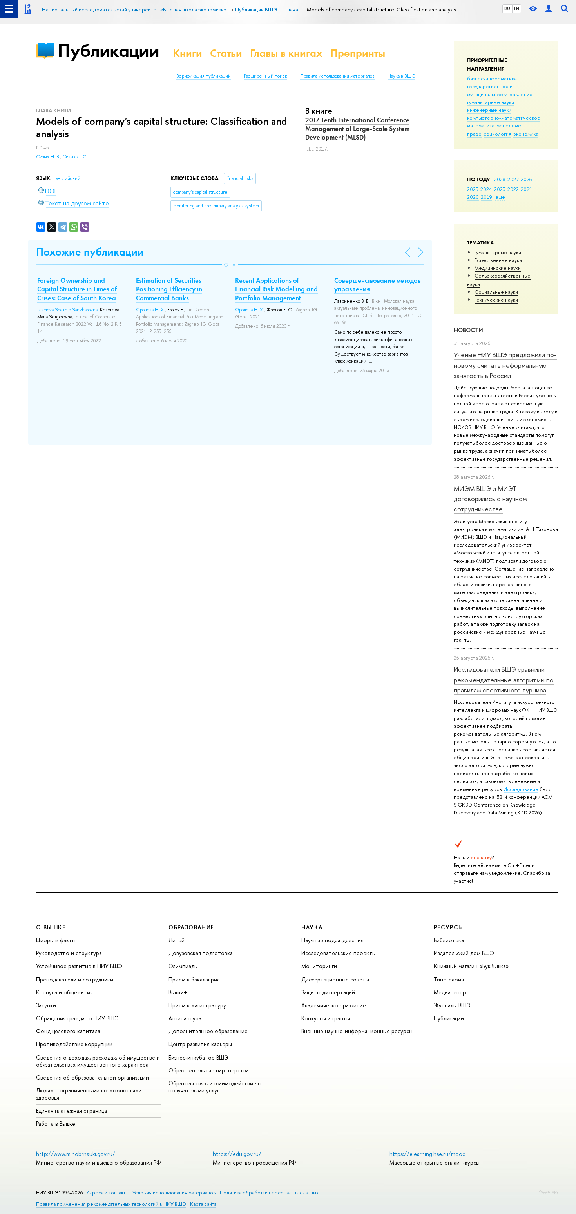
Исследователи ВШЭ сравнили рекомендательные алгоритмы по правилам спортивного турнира (504, 679)
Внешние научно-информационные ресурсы (357, 1031)
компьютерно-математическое (503, 117)
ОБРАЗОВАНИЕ (191, 927)
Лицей (176, 940)
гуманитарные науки (490, 101)
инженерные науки (489, 109)
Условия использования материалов (174, 1192)
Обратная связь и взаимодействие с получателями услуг (214, 1087)
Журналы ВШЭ (452, 1005)
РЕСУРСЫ (449, 927)
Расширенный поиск (265, 76)
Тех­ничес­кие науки (496, 299)
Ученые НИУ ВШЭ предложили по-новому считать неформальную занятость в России (505, 365)
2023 (499, 189)
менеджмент (511, 125)
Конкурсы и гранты (325, 1018)
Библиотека (449, 940)
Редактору (548, 1191)
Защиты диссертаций (328, 992)
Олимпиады (183, 966)
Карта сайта (203, 1204)
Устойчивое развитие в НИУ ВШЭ (79, 966)
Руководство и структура (69, 953)
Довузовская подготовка (200, 953)
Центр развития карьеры (200, 1044)
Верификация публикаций (203, 76)
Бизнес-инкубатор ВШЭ (198, 1057)
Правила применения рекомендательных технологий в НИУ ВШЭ (111, 1204)
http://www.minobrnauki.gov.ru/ (75, 1154)
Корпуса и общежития (64, 992)
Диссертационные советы (335, 979)
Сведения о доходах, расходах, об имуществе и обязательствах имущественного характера (98, 1061)
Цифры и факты (56, 940)
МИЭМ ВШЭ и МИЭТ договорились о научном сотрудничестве (490, 499)
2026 (526, 179)
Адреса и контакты (108, 1192)
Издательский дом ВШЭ (464, 953)
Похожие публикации (90, 252)
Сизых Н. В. (48, 157)
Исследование (521, 788)
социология (497, 133)
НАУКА (312, 927)
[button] (226, 265)
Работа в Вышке (55, 1123)
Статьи (226, 53)
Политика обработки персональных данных (269, 1192)
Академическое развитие (333, 1005)
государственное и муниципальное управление (500, 90)
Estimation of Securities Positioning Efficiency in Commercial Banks (169, 289)
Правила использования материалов (337, 76)
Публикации (108, 50)
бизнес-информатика (492, 78)
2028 (499, 179)
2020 (473, 196)
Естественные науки (498, 260)
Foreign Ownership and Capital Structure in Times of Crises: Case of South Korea (77, 289)
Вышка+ (178, 992)
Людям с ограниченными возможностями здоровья (89, 1094)
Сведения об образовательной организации (92, 1077)
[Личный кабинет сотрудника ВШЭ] (548, 9)
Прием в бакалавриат (195, 979)
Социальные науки (496, 291)
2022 (513, 189)
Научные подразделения (332, 940)
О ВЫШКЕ (51, 927)
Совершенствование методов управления (377, 284)
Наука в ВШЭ (401, 76)
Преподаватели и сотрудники (74, 979)
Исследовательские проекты (338, 953)
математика (480, 125)
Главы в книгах (286, 53)
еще (500, 196)
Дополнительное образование (208, 1031)
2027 (513, 179)
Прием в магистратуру (197, 1005)
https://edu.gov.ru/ (237, 1154)
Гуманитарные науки (498, 252)
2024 (486, 189)
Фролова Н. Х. (150, 310)
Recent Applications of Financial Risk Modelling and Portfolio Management (276, 289)
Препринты (357, 53)
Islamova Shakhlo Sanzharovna (67, 310)
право (474, 133)
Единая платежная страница (71, 1110)
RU (507, 8)
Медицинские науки (498, 267)
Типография (449, 979)
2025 (472, 189)
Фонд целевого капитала (68, 1031)
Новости (468, 330)
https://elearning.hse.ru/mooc (427, 1154)
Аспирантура (184, 1018)
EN (516, 8)
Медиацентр (450, 992)
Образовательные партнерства (208, 1070)
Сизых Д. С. (74, 157)
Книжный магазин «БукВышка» (471, 966)
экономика (525, 133)
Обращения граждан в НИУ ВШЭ (77, 1018)
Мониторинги (319, 966)
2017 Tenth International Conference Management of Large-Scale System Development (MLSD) (357, 129)
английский (68, 178)
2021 (526, 189)
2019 (486, 196)
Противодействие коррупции (74, 1044)
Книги (187, 53)
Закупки (46, 1005)
